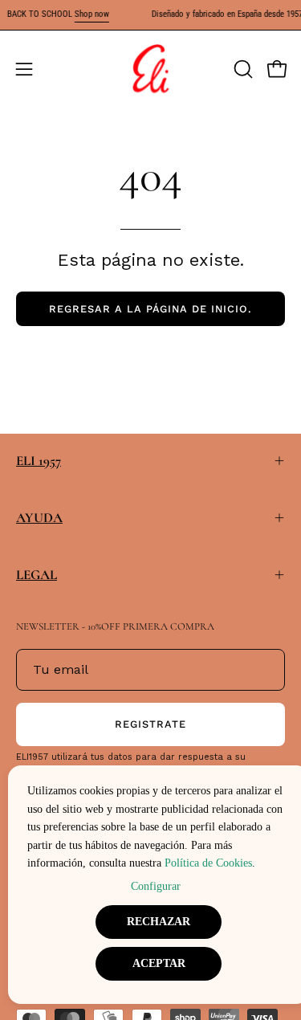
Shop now (92, 14)
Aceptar (158, 963)
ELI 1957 (38, 460)
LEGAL (36, 574)
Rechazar (158, 922)
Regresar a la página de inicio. (150, 309)
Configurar (156, 886)
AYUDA (39, 517)
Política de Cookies (208, 862)
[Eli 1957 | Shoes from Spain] (151, 69)
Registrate (150, 724)
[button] (241, 69)
